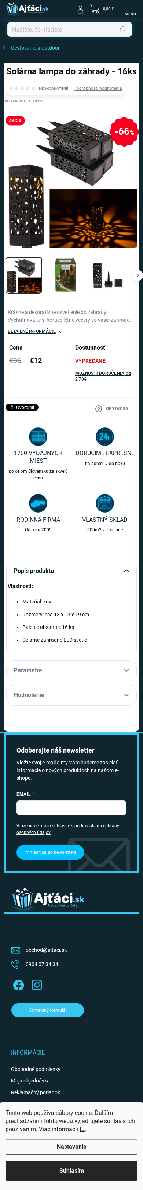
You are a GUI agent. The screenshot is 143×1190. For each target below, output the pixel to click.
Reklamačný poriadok (35, 1092)
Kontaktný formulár (47, 1010)
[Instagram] (35, 984)
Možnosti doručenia (103, 376)
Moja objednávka (30, 1081)
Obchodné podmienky (35, 1069)
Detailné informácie (32, 331)
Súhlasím (71, 1170)
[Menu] (130, 9)
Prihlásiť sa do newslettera (50, 852)
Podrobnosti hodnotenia (98, 88)
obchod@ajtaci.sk (46, 950)
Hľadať (122, 29)
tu (82, 1129)
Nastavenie (72, 1146)
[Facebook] (17, 984)
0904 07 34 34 (42, 964)
